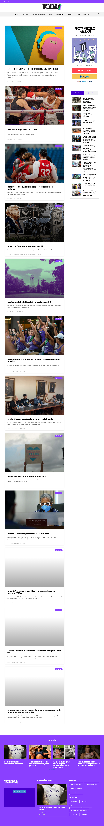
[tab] (77, 93)
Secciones (25, 14)
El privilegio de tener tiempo (18, 769)
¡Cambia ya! (59, 14)
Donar (78, 14)
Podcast (50, 14)
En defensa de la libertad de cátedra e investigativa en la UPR (29, 302)
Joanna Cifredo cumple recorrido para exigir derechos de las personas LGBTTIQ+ (31, 592)
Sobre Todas (8, 2)
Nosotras (86, 14)
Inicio (17, 14)
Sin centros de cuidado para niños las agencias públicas (28, 534)
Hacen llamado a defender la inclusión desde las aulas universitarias (32, 69)
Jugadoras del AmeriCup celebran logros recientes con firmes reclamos (31, 188)
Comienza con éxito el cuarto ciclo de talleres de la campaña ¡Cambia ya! (34, 651)
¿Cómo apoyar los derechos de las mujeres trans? (26, 476)
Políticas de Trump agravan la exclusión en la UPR (25, 246)
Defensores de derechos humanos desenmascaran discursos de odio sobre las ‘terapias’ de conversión (34, 711)
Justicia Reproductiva (39, 14)
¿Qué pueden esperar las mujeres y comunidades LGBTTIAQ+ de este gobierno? (33, 360)
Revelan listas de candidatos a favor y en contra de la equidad (30, 419)
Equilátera (70, 14)
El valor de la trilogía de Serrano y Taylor (22, 129)
